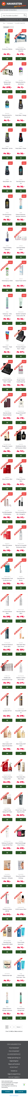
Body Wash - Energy (20, 115)
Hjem (4, 23)
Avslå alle (7, 1091)
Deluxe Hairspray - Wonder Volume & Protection (21, 216)
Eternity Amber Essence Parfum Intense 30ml (7, 414)
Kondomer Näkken (7, 49)
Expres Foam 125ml (21, 280)
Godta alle (20, 1091)
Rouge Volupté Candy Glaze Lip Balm (20, 381)
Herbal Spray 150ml (7, 280)
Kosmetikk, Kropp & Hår (20, 23)
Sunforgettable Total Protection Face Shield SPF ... (7, 580)
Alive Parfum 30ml (7, 479)
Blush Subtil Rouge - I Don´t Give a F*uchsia (20, 845)
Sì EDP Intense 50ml (20, 909)
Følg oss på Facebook (14, 1064)
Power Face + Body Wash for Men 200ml (21, 811)
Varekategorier (10, 23)
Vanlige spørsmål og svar (14, 1057)
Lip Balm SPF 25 (7, 710)
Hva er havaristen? (14, 1048)
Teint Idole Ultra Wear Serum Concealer (20, 646)
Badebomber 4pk (7, 975)
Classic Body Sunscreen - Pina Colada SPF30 (20, 977)
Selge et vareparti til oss (14, 1074)
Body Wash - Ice (7, 181)
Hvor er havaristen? (14, 1051)
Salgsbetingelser (14, 1061)
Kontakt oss (14, 1071)
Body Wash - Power (21, 148)
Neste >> (19, 1027)
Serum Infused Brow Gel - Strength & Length (20, 514)
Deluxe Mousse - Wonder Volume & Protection (7, 1010)
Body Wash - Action (7, 148)
